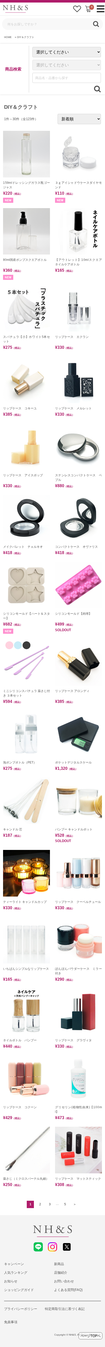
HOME (8, 37)
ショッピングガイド (19, 1290)
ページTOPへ (91, 1336)
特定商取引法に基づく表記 (65, 1309)
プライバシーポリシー (20, 1309)
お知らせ (10, 1281)
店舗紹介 (60, 1273)
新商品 (59, 1264)
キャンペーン (14, 1264)
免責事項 (10, 1322)
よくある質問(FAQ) (68, 1290)
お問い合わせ (64, 1281)
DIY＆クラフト (25, 37)
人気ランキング (15, 1273)
